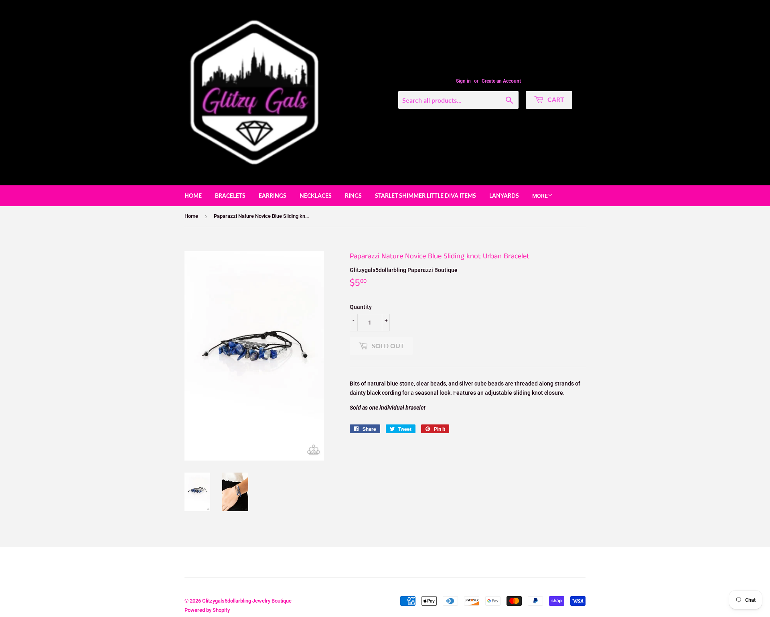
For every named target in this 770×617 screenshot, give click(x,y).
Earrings (272, 195)
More (540, 196)
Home (193, 195)
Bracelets (230, 195)
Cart (555, 99)
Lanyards (504, 195)
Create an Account (501, 81)
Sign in (463, 81)
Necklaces (316, 195)
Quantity (361, 307)
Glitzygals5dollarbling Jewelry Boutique (247, 601)
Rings (353, 195)
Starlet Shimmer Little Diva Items (425, 195)
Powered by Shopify (207, 610)
